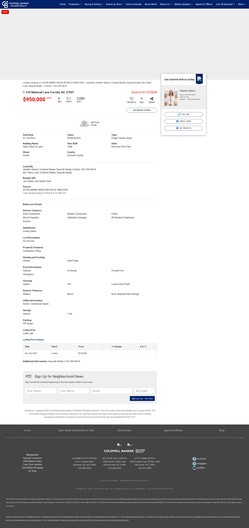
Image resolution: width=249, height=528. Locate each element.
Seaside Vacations (32, 458)
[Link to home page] (16, 4)
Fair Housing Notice (161, 489)
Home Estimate (134, 4)
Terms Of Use (84, 489)
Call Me (185, 114)
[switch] (132, 101)
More (242, 6)
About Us (166, 6)
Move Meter (151, 4)
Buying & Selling (94, 6)
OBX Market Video (32, 461)
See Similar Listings (141, 110)
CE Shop (32, 471)
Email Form (185, 121)
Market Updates (183, 6)
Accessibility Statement (130, 489)
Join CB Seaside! (226, 6)
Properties (75, 6)
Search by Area (115, 6)
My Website (185, 128)
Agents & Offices (204, 4)
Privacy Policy (104, 489)
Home (63, 4)
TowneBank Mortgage (32, 467)
